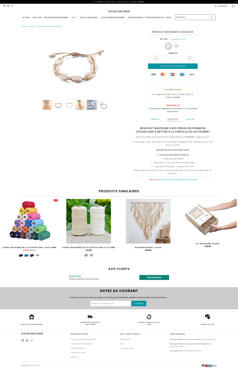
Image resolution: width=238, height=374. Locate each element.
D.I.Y (74, 17)
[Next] (123, 63)
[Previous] (27, 63)
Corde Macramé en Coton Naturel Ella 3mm (89, 221)
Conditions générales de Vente (83, 339)
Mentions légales (77, 348)
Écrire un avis (154, 277)
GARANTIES (155, 119)
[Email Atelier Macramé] (12, 6)
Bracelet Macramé (180, 179)
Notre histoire (125, 339)
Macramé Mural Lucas (148, 221)
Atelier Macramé (119, 11)
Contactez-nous (127, 348)
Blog (168, 17)
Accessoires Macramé (113, 17)
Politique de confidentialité (81, 344)
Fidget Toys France (177, 346)
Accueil (26, 17)
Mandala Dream (209, 339)
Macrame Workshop (192, 351)
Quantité (172, 53)
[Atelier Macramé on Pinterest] (4, 6)
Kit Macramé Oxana (207, 219)
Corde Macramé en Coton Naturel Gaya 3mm (29, 221)
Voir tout (37, 17)
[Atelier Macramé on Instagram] (8, 6)
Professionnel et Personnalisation (146, 17)
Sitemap (74, 357)
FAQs (122, 344)
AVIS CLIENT (190, 119)
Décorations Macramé (56, 17)
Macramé (193, 179)
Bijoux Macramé (89, 17)
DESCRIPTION (172, 119)
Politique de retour (78, 352)
